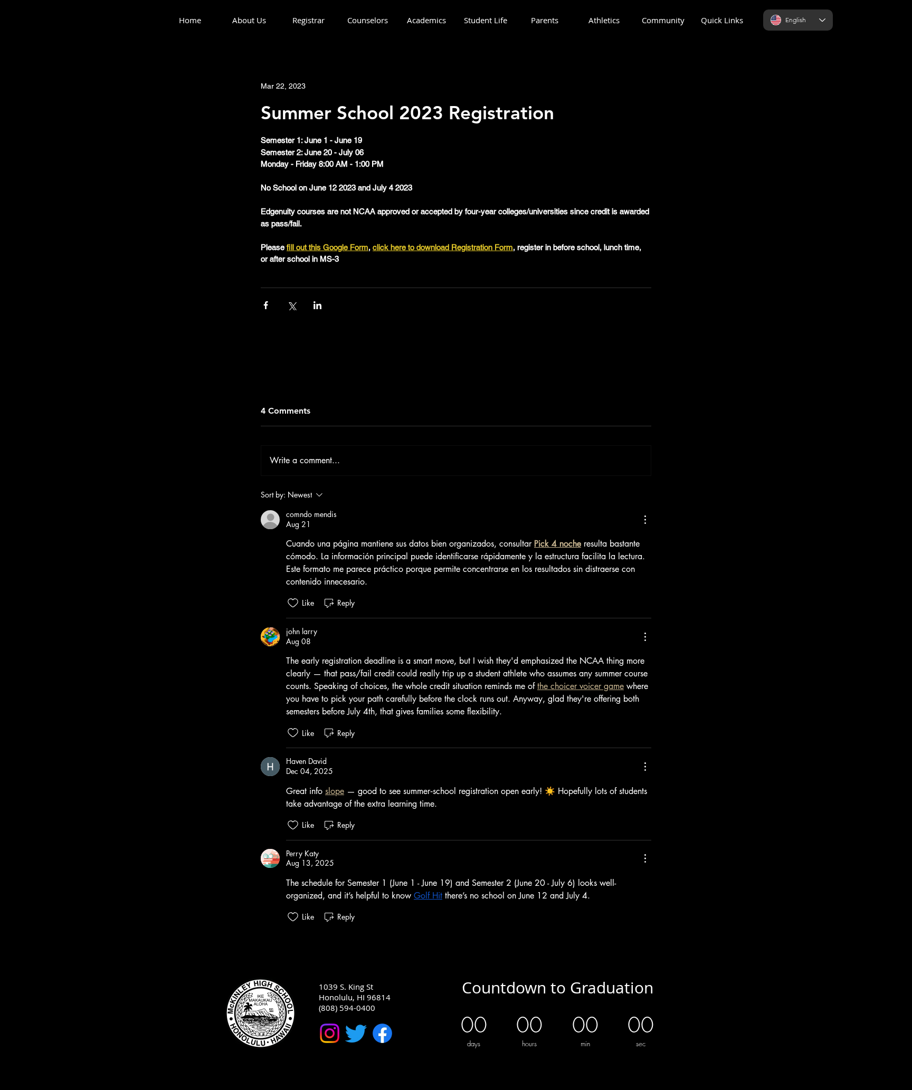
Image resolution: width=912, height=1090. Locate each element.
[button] (249, 20)
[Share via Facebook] (266, 305)
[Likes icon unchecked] (293, 603)
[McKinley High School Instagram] (330, 1033)
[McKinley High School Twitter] (356, 1033)
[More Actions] (645, 519)
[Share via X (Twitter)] (292, 305)
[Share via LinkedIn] (317, 305)
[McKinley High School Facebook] (382, 1033)
